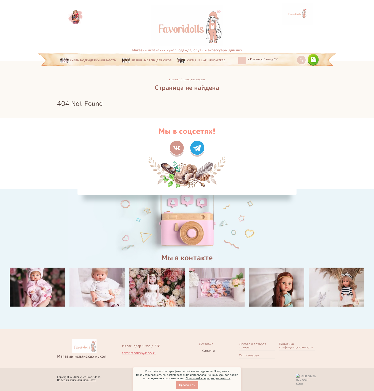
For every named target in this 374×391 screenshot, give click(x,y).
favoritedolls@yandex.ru (139, 353)
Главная (174, 79)
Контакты (208, 351)
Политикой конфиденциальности (208, 378)
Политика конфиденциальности (76, 380)
